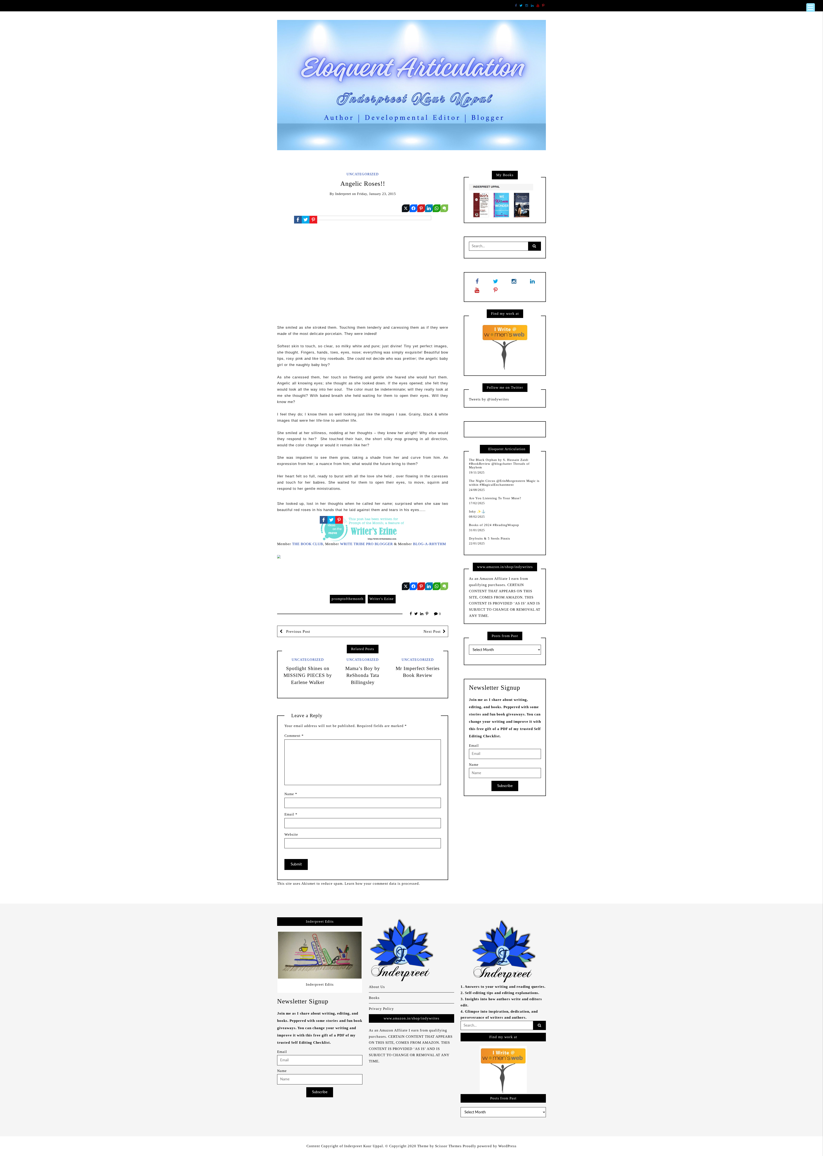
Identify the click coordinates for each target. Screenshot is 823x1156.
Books (374, 998)
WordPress (507, 1146)
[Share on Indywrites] (421, 208)
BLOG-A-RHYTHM (429, 544)
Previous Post (297, 631)
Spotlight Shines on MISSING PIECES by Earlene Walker (308, 675)
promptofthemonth (347, 599)
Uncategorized (363, 174)
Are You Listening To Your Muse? (495, 498)
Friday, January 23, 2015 (376, 194)
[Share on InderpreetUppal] (413, 208)
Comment (294, 736)
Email (290, 814)
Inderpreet (343, 194)
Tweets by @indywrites (489, 399)
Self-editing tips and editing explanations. (502, 993)
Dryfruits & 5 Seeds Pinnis (489, 538)
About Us (377, 987)
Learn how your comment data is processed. (382, 884)
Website (291, 834)
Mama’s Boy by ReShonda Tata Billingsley (362, 675)
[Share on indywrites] (406, 208)
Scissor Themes (448, 1146)
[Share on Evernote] (444, 208)
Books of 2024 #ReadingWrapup (494, 525)
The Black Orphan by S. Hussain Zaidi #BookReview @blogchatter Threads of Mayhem (499, 463)
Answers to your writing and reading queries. (505, 987)
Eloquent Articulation (507, 449)
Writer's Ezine (381, 599)
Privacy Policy (381, 1009)
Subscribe (505, 786)
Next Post (432, 631)
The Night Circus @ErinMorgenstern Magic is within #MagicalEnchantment (504, 482)
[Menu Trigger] (810, 7)
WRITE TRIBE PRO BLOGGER (366, 544)
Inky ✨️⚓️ (477, 511)
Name (290, 794)
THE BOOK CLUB (307, 544)
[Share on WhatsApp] (436, 208)
